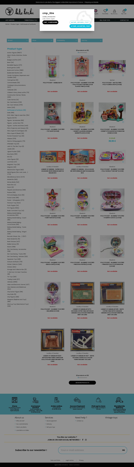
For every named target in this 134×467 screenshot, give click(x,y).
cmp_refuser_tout (81, 22)
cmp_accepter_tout (81, 26)
